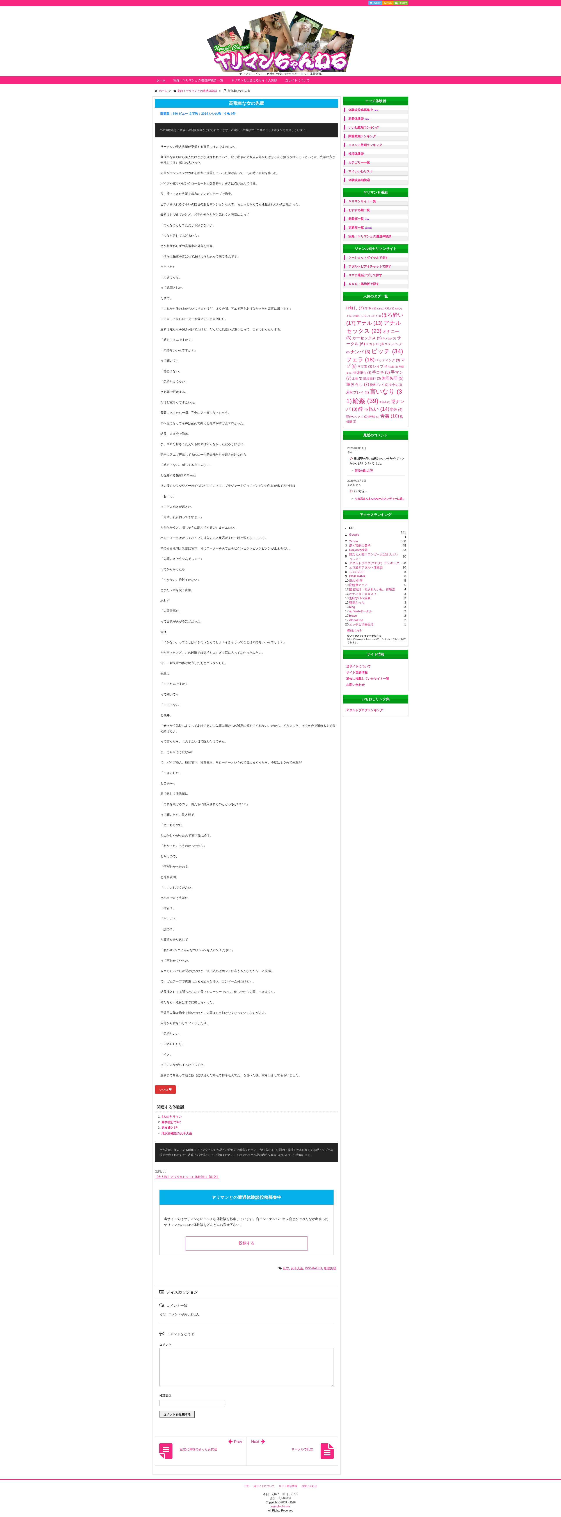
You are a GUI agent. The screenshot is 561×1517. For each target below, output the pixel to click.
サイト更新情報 (357, 672)
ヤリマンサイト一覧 (362, 201)
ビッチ (387, 351)
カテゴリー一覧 (359, 162)
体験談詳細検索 (359, 179)
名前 (246, 1396)
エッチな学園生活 (361, 624)
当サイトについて (297, 80)
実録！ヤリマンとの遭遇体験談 (369, 236)
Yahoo (353, 541)
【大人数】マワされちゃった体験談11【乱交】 (187, 1177)
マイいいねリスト (360, 171)
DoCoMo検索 (358, 550)
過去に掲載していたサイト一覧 (367, 678)
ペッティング (387, 360)
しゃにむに (356, 572)
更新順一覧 (360, 227)
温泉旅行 (372, 378)
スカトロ (375, 344)
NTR (370, 308)
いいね (164, 1089)
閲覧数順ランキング (362, 136)
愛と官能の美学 (360, 545)
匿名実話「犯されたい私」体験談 (372, 589)
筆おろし (357, 384)
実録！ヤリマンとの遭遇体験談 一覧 (198, 80)
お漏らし (360, 315)
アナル (369, 323)
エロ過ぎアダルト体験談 (366, 567)
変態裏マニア (358, 585)
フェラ (360, 359)
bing (352, 607)
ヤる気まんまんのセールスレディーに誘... (379, 498)
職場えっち (356, 602)
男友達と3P (170, 1127)
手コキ (381, 372)
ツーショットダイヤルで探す (368, 257)
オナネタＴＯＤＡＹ (363, 593)
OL (389, 308)
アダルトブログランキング (364, 710)
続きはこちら (354, 630)
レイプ (381, 366)
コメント (165, 1344)
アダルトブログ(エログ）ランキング (374, 563)
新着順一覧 (358, 218)
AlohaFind (356, 620)
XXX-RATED (313, 1268)
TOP (246, 1486)
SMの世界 (356, 580)
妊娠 (393, 366)
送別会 (384, 402)
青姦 (389, 416)
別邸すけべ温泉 (360, 598)
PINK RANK (357, 576)
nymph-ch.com (280, 1506)
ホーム (160, 80)
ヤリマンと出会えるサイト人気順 (254, 80)
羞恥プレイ (357, 392)
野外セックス (356, 416)
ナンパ (360, 351)
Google (354, 534)
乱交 (286, 1268)
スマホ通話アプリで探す (365, 275)
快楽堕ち (362, 372)
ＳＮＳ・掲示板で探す (363, 283)
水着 (357, 378)
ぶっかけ (374, 315)
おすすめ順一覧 (359, 209)
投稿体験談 (356, 153)
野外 (396, 409)
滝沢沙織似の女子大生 (177, 1133)
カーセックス (367, 338)
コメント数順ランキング (365, 144)
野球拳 (373, 416)
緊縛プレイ (379, 384)
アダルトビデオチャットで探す (369, 266)
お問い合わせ (355, 684)
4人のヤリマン (172, 1116)
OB (380, 308)
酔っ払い (373, 409)
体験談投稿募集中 (363, 110)
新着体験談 (358, 118)
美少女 (395, 384)
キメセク (389, 338)
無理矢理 (330, 1268)
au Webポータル (360, 611)
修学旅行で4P (171, 1122)
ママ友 (364, 366)
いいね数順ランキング (363, 127)
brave (353, 615)
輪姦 (365, 400)
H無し (355, 308)
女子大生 (297, 1268)
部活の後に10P (364, 470)
